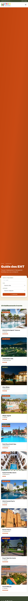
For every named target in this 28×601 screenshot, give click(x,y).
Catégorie (5, 288)
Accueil (2, 263)
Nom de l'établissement (8, 277)
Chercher (14, 294)
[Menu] (25, 4)
